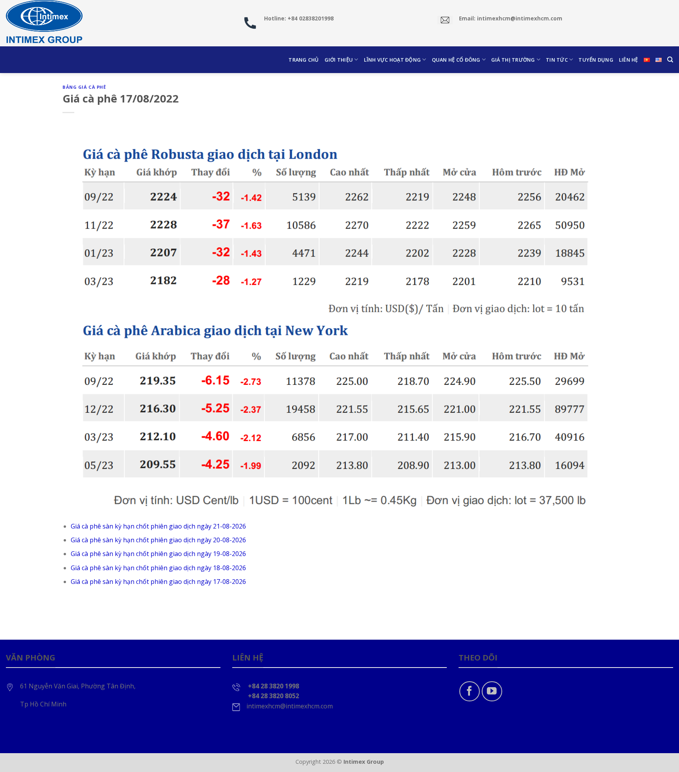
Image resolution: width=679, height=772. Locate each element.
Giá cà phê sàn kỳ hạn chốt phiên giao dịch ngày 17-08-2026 (158, 581)
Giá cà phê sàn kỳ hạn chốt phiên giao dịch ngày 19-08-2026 (158, 553)
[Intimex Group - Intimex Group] (45, 23)
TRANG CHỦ (303, 59)
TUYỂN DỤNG (595, 59)
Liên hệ (628, 59)
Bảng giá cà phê (84, 87)
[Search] (670, 59)
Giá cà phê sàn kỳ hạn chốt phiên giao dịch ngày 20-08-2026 (158, 540)
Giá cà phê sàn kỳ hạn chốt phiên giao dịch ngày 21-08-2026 (158, 526)
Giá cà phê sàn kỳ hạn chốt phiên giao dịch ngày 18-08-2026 (158, 567)
